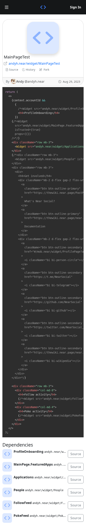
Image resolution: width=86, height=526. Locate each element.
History (30, 69)
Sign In (75, 7)
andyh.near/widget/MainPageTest (34, 63)
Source (13, 69)
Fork (46, 69)
